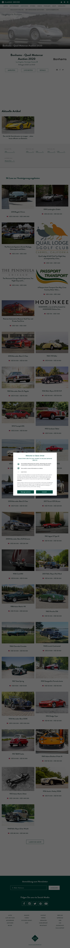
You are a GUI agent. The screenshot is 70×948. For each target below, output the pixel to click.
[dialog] (35, 474)
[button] (35, 472)
